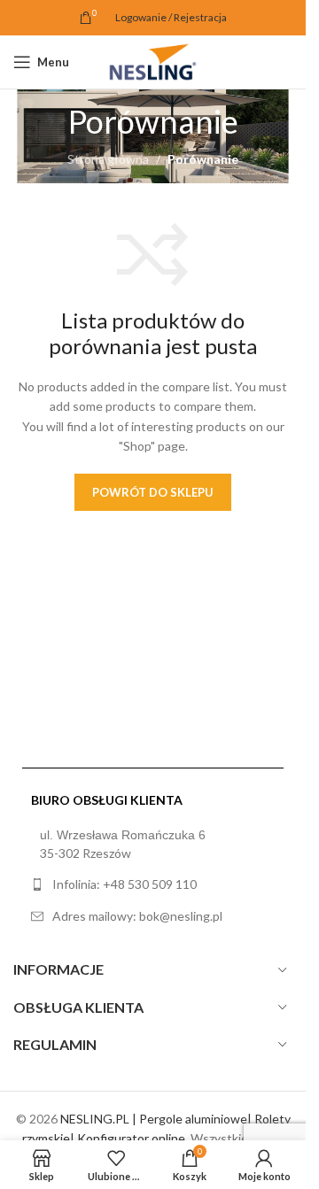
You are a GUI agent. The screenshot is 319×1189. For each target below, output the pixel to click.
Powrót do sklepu (153, 492)
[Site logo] (152, 60)
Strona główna (108, 158)
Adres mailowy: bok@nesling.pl (137, 915)
